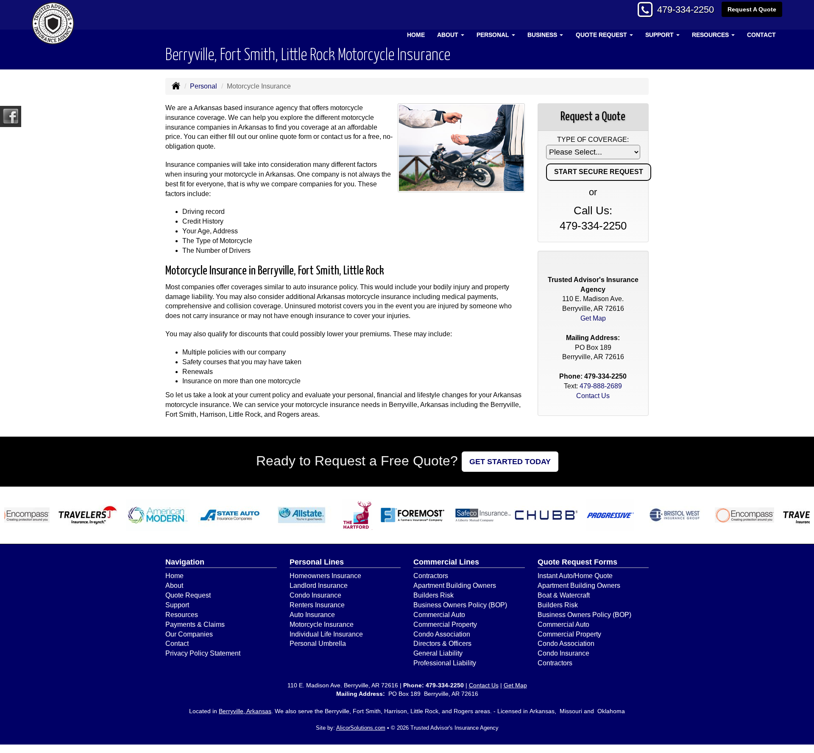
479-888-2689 (601, 386)
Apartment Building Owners (454, 585)
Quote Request (188, 595)
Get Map (593, 318)
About (174, 585)
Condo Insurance (315, 595)
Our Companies (189, 634)
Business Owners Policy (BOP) (460, 605)
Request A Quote (752, 9)
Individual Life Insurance (326, 634)
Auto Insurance (312, 614)
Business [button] (543, 34)
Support (177, 605)
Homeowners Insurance (325, 575)
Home (416, 34)
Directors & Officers (442, 643)
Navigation (184, 562)
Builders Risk (433, 595)
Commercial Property (445, 624)
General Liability (438, 653)
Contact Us (593, 395)
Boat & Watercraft (564, 595)
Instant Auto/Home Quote (575, 575)
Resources (181, 614)
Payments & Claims (195, 624)
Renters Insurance (317, 605)
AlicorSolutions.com (360, 728)
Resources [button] (711, 34)
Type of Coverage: (593, 139)
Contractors (430, 575)
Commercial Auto (439, 614)
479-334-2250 (685, 9)
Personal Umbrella (318, 643)
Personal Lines (317, 562)
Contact (761, 34)
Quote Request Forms (577, 562)
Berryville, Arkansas (245, 711)
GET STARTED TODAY (510, 461)
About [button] (448, 34)
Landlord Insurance (319, 585)
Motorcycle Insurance (322, 624)
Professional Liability (444, 663)
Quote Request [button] (602, 34)
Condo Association (441, 634)
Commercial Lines (446, 562)
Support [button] (660, 34)
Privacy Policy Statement (202, 653)
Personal (203, 86)
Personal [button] (494, 34)
